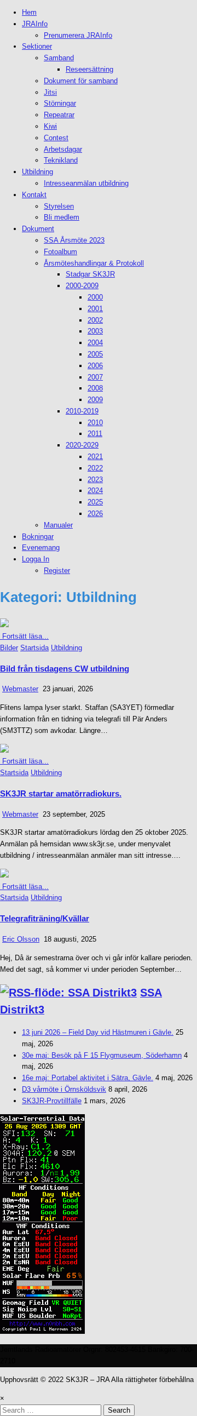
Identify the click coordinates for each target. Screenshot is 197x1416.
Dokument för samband (81, 81)
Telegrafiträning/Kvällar (44, 918)
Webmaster (20, 689)
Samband (59, 58)
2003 (95, 331)
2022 (95, 468)
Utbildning (37, 172)
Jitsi (50, 92)
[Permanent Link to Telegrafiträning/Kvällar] (4, 875)
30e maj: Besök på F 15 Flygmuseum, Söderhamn (102, 1055)
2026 (95, 513)
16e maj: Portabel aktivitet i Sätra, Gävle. (87, 1078)
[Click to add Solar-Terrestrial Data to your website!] (42, 1331)
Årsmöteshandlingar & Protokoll (94, 263)
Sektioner (37, 46)
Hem (29, 12)
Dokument (38, 229)
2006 (95, 366)
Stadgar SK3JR (90, 274)
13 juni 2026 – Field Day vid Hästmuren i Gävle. (97, 1032)
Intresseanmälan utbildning (86, 183)
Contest (56, 138)
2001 (95, 309)
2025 (95, 502)
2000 (95, 297)
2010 (95, 423)
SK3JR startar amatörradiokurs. (60, 793)
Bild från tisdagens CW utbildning (64, 668)
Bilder (9, 648)
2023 (95, 479)
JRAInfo (35, 24)
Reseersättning (89, 69)
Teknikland (61, 160)
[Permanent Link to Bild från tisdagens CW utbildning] (4, 625)
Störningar (60, 103)
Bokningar (38, 536)
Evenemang (41, 547)
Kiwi (50, 126)
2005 (95, 354)
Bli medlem (61, 217)
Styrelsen (59, 206)
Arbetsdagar (63, 149)
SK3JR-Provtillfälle (52, 1101)
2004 (95, 343)
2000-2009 (82, 286)
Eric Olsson (20, 939)
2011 (95, 433)
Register (57, 570)
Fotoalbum (60, 252)
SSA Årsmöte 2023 (74, 240)
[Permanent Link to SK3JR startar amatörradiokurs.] (4, 750)
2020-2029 (82, 445)
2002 (95, 320)
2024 (95, 490)
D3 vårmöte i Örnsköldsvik (64, 1089)
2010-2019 (82, 411)
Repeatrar (59, 115)
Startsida (34, 648)
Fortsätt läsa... (24, 636)
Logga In (35, 559)
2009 (95, 399)
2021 (95, 456)
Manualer (58, 525)
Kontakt (34, 195)
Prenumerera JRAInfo (78, 35)
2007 (95, 377)
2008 (95, 388)
